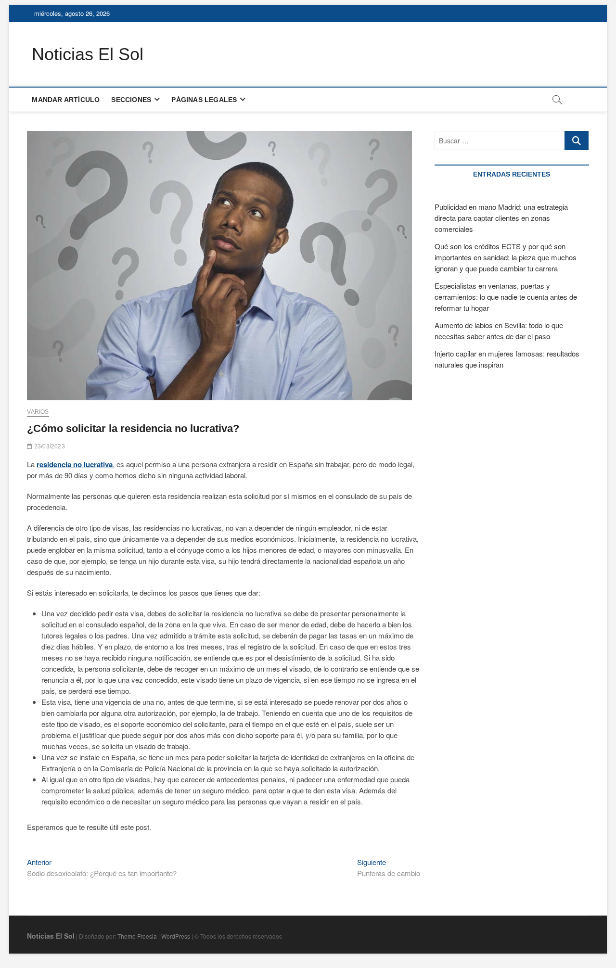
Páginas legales (204, 99)
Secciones (131, 99)
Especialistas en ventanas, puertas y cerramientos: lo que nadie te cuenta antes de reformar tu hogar (506, 296)
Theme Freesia (137, 936)
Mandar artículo (66, 99)
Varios (38, 411)
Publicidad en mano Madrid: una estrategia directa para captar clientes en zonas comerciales (501, 218)
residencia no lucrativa (75, 464)
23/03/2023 (48, 446)
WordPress (175, 936)
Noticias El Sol (87, 54)
